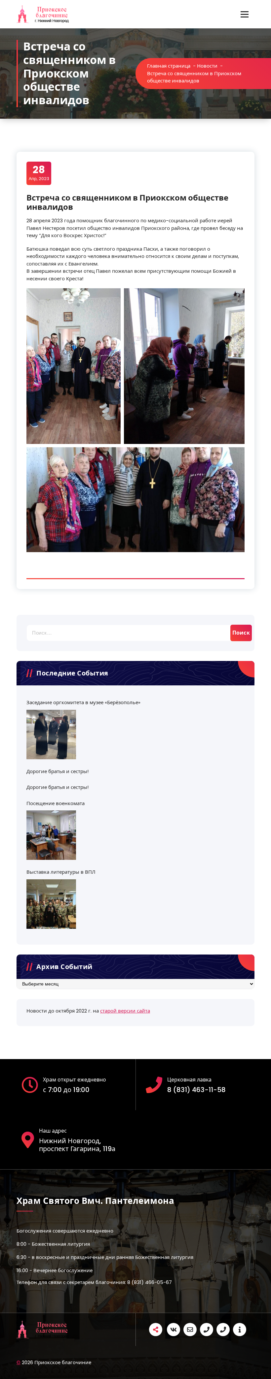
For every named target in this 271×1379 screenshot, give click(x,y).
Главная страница (168, 65)
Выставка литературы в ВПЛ (61, 871)
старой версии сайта (125, 1010)
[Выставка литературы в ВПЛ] (51, 904)
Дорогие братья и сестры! (57, 771)
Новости (207, 65)
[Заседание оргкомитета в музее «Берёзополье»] (51, 734)
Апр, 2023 (39, 173)
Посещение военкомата (55, 803)
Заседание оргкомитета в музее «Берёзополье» (83, 702)
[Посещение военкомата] (51, 835)
